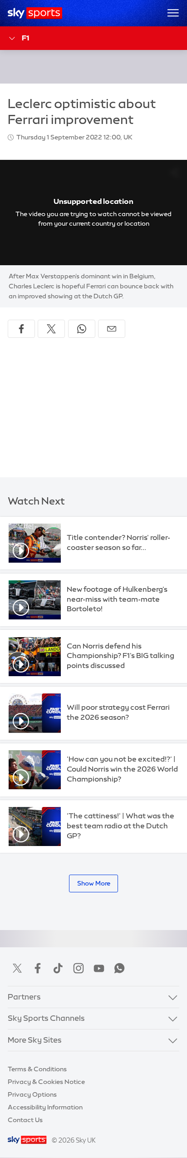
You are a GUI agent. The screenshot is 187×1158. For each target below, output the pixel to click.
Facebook (37, 968)
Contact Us (25, 1120)
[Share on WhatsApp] (81, 329)
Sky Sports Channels (46, 1018)
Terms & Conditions (37, 1069)
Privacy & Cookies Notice (46, 1082)
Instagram (78, 968)
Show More (93, 883)
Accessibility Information (45, 1107)
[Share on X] (51, 329)
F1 (25, 37)
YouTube (98, 968)
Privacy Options (32, 1094)
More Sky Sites (35, 1040)
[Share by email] (111, 329)
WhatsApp (119, 968)
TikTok (58, 968)
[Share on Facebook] (21, 329)
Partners (24, 997)
